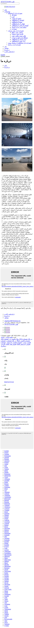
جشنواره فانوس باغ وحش (14, 342)
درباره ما (7, 50)
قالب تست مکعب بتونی (19, 36)
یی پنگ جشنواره (11, 341)
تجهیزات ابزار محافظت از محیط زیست (19, 43)
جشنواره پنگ (5, 339)
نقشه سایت (9, 337)
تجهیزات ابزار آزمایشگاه (15, 13)
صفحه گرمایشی (16, 18)
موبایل (3, 337)
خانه (5, 10)
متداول (6, 48)
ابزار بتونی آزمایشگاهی (18, 41)
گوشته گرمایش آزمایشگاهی (20, 25)
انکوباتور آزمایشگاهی (18, 20)
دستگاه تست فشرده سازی (20, 37)
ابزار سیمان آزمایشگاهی (19, 39)
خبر (5, 46)
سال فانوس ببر (14, 339)
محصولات (7, 11)
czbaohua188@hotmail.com (12, 321)
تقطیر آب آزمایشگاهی (18, 24)
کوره (13, 17)
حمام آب (14, 29)
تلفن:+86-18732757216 (7, 1)
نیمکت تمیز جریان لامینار (19, 27)
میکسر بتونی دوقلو (17, 32)
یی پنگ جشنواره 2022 (25, 339)
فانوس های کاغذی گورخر (8, 344)
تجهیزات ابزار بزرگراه (14, 44)
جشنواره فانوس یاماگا (23, 341)
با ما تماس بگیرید (9, 51)
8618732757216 (9, 382)
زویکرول (3, 346)
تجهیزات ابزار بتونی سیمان (16, 31)
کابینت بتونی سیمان (17, 34)
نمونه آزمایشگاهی (17, 22)
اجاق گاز (14, 15)
